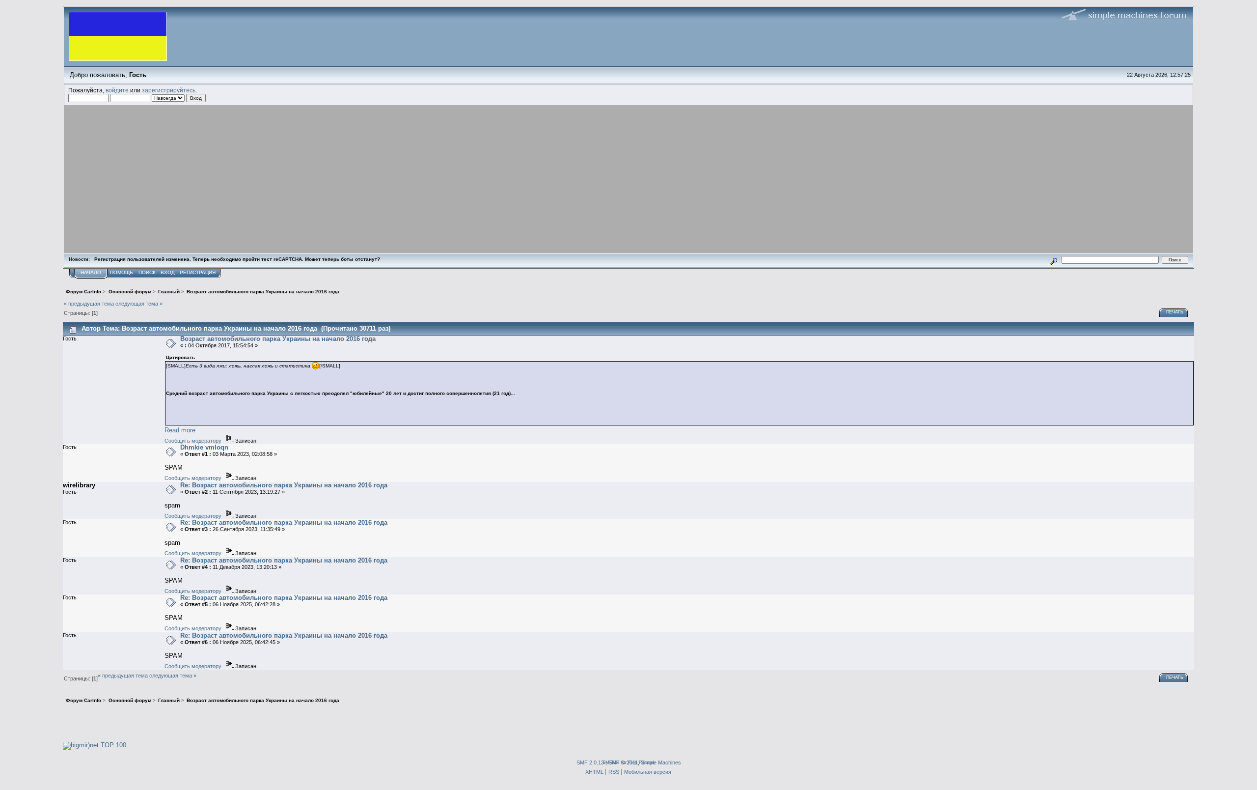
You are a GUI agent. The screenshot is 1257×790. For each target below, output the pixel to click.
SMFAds (611, 762)
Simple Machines (661, 762)
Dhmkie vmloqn (204, 447)
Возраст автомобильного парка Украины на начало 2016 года (278, 338)
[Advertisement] (628, 179)
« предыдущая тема (89, 304)
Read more (179, 430)
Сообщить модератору (192, 441)
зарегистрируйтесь (168, 90)
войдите (117, 90)
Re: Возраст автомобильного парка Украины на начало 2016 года (283, 485)
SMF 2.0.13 (590, 762)
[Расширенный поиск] (1054, 259)
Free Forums (641, 762)
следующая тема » (139, 304)
